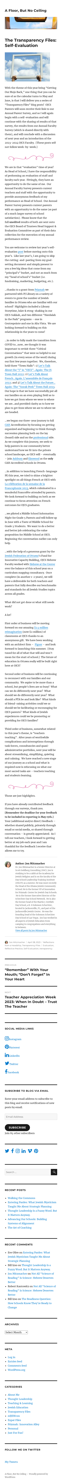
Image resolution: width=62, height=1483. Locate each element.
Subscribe (17, 1127)
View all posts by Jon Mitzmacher (31, 930)
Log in (11, 1357)
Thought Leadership (20, 1398)
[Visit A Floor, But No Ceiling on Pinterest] (36, 1151)
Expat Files (14, 1420)
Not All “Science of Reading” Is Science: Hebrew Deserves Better (31, 1278)
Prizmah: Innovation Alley (23, 1424)
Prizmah (40, 289)
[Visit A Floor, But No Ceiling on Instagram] (18, 1151)
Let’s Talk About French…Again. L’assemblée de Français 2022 (28, 378)
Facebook (13, 1072)
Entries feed (15, 1361)
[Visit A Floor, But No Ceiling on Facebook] (12, 1151)
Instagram (15, 1039)
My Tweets (11, 1461)
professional (40, 437)
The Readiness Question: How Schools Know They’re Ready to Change (30, 1303)
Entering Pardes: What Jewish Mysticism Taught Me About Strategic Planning (29, 1256)
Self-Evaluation (31, 948)
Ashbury (18, 458)
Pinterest (14, 1047)
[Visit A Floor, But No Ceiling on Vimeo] (29, 1151)
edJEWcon (14, 1415)
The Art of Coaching (20, 1227)
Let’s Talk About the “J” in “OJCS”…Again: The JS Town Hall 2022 (28, 370)
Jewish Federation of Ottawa (22, 555)
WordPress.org (16, 1369)
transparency (46, 948)
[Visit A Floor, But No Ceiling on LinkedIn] (24, 1151)
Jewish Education (18, 1407)
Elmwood (33, 458)
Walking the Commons (21, 1198)
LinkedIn (14, 1055)
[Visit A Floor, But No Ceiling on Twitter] (7, 1151)
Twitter (13, 1064)
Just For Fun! (15, 1432)
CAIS (7, 424)
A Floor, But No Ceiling (25, 10)
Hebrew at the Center (42, 564)
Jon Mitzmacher (17, 942)
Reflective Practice (14, 948)
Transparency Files (31, 945)
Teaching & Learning (20, 1403)
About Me (13, 1394)
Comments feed (17, 1365)
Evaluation (48, 945)
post (20, 251)
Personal (13, 1428)
